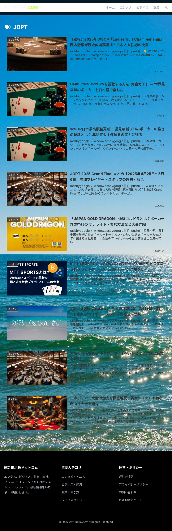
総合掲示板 (21, 7)
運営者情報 (126, 476)
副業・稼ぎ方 (70, 492)
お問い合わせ (128, 492)
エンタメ (126, 7)
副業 (156, 7)
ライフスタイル (71, 500)
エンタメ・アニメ (73, 476)
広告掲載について (130, 500)
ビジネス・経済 (71, 484)
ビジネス (142, 7)
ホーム (110, 7)
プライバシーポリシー (133, 484)
